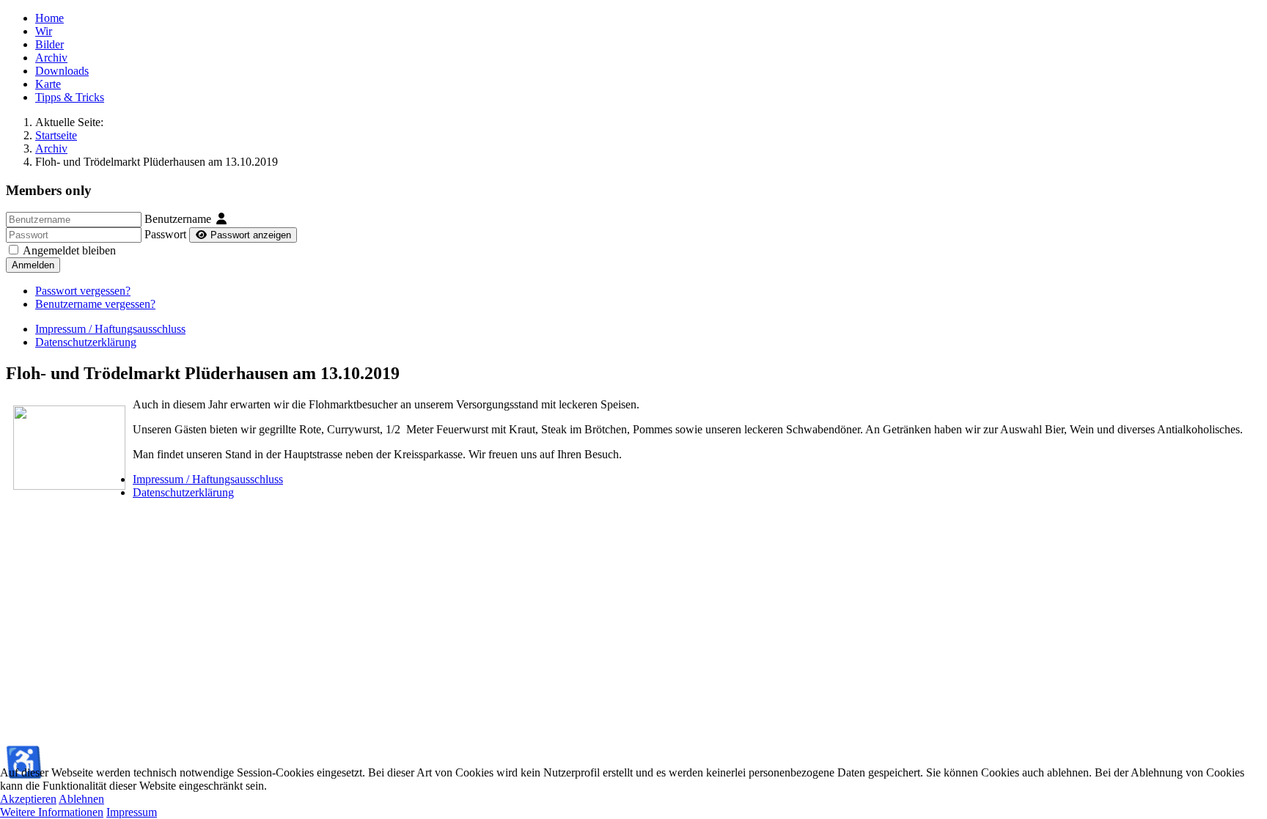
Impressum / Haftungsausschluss (110, 329)
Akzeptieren (28, 799)
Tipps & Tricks (69, 97)
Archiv (51, 57)
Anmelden (33, 265)
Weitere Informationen (51, 812)
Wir (43, 31)
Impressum (131, 812)
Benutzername (177, 219)
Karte (48, 84)
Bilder (49, 44)
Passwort (165, 234)
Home (49, 18)
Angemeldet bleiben (69, 250)
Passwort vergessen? (83, 290)
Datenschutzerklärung (85, 342)
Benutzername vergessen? (95, 304)
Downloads (62, 71)
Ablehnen (81, 799)
